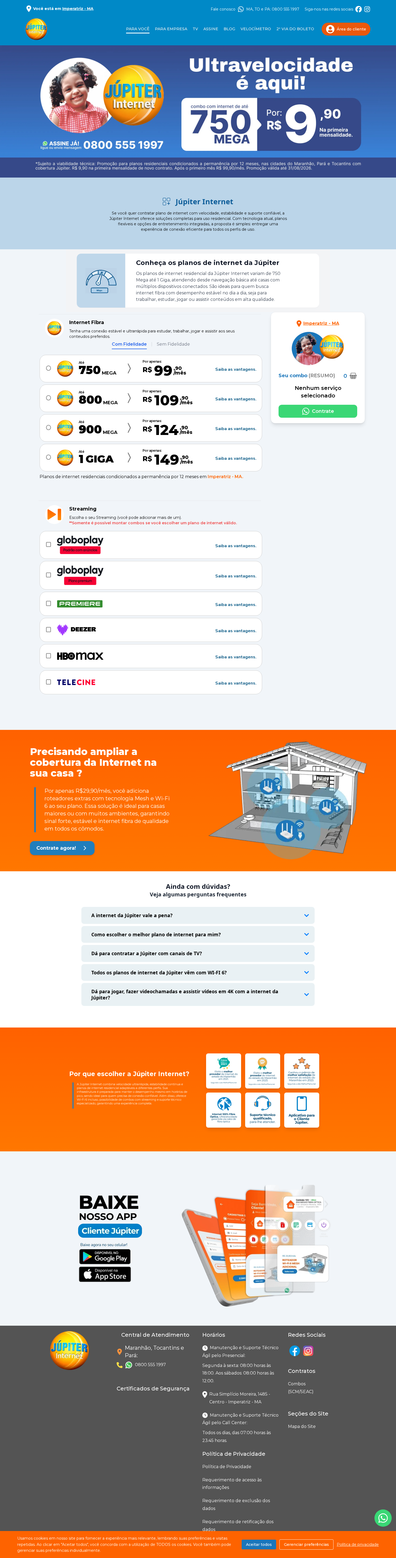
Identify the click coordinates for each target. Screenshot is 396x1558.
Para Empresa (171, 28)
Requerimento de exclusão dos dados (236, 1504)
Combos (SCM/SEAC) (289, 1387)
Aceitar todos (259, 1544)
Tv (195, 28)
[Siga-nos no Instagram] (367, 9)
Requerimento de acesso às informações (232, 1483)
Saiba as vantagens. (235, 369)
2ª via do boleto (295, 28)
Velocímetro (256, 28)
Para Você (138, 28)
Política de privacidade (358, 1544)
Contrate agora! (56, 848)
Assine (210, 28)
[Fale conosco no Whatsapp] (383, 1518)
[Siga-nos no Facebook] (358, 9)
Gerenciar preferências (306, 1544)
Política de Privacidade (226, 1466)
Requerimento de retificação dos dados (237, 1525)
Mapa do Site (302, 1426)
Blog (229, 28)
